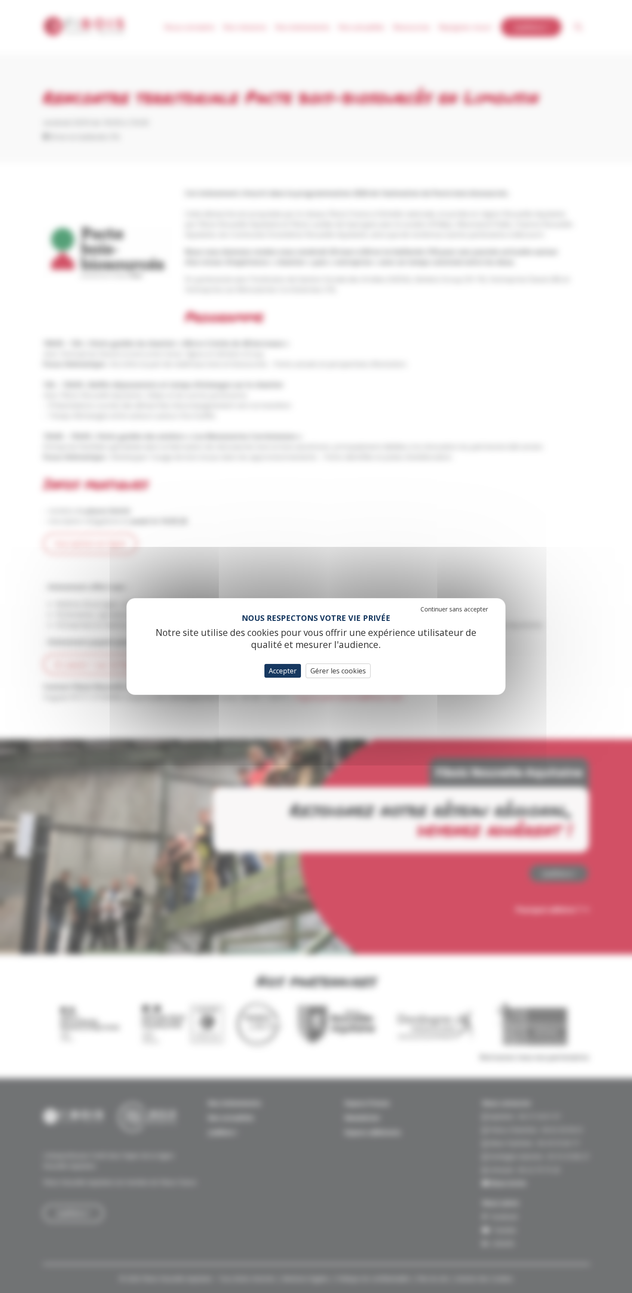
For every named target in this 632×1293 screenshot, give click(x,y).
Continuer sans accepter (454, 609)
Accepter (283, 671)
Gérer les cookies (338, 671)
